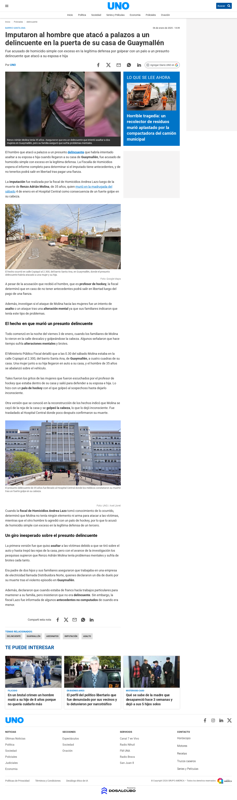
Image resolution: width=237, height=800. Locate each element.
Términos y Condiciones (48, 780)
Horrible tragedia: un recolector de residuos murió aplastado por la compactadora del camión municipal (151, 127)
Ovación (165, 15)
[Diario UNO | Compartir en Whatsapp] (129, 64)
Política (82, 15)
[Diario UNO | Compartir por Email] (119, 64)
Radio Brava (127, 756)
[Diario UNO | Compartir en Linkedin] (139, 64)
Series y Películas (115, 15)
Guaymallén (33, 636)
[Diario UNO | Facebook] (205, 720)
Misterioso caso (135, 690)
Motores (182, 746)
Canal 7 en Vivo (129, 738)
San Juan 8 (127, 763)
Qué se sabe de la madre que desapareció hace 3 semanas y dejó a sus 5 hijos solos (149, 699)
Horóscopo (184, 738)
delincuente (76, 152)
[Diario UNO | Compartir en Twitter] (108, 64)
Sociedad (96, 15)
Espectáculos (70, 738)
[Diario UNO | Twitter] (229, 720)
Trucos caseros (186, 761)
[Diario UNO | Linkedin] (221, 720)
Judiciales (11, 763)
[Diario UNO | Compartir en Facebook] (98, 64)
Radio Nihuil (127, 744)
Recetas (182, 753)
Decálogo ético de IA (77, 780)
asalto (87, 636)
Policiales (151, 15)
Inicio (70, 15)
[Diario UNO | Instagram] (213, 720)
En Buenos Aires (75, 690)
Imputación (71, 636)
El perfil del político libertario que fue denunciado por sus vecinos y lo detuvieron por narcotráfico (92, 699)
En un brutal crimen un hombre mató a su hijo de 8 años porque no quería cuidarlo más (32, 699)
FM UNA (125, 750)
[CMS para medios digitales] (118, 791)
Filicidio (12, 690)
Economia (135, 15)
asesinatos (52, 636)
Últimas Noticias (15, 738)
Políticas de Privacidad (17, 780)
